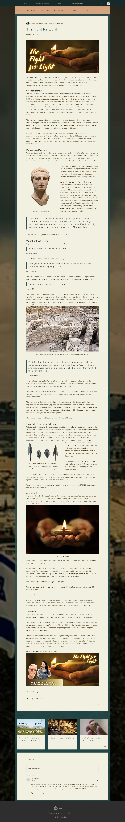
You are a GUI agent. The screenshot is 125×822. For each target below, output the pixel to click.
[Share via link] (42, 698)
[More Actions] (97, 780)
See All (106, 715)
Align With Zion (60, 10)
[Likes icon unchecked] (32, 793)
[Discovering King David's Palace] (62, 727)
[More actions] (97, 24)
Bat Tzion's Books (76, 10)
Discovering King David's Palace (62, 738)
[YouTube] (56, 808)
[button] (108, 3)
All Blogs (20, 10)
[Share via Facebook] (27, 698)
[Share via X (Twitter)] (32, 698)
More (88, 10)
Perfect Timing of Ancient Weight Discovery (91, 739)
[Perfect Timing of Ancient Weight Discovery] (94, 727)
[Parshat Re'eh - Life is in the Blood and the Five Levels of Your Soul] (31, 727)
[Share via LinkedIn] (37, 698)
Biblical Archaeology (33, 692)
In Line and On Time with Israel (38, 10)
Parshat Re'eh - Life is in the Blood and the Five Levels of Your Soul (29, 739)
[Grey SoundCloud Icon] (60, 808)
